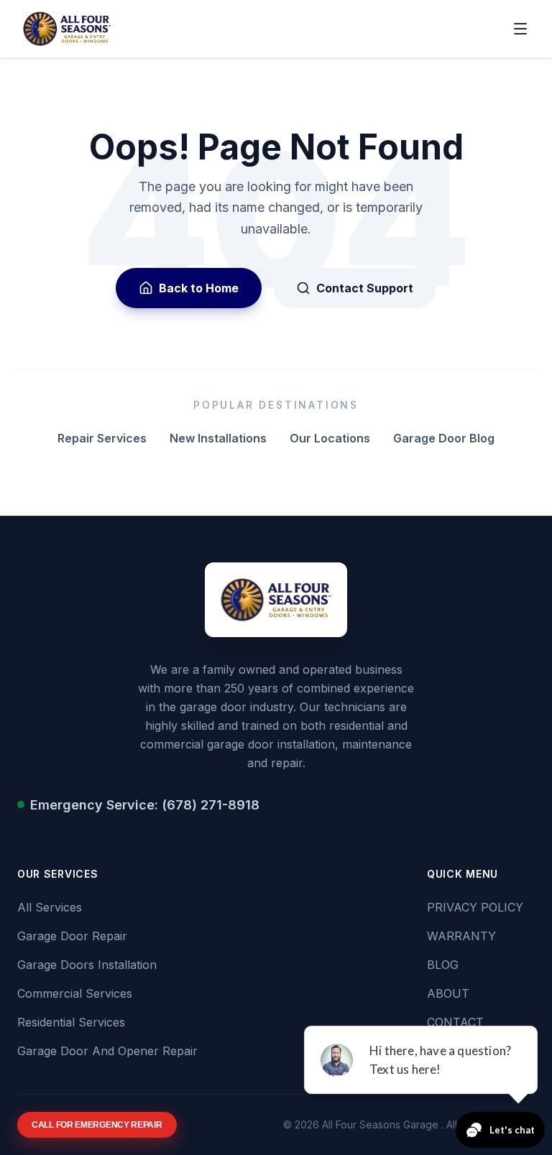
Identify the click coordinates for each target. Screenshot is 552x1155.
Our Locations (330, 438)
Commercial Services (74, 993)
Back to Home (199, 288)
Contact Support (364, 288)
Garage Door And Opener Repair (107, 1051)
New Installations (218, 438)
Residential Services (71, 1022)
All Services (49, 907)
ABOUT (448, 993)
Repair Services (102, 438)
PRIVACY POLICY (475, 907)
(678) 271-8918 (210, 804)
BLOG (443, 964)
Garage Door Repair (72, 936)
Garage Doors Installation (87, 964)
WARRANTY (461, 936)
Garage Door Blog (443, 438)
